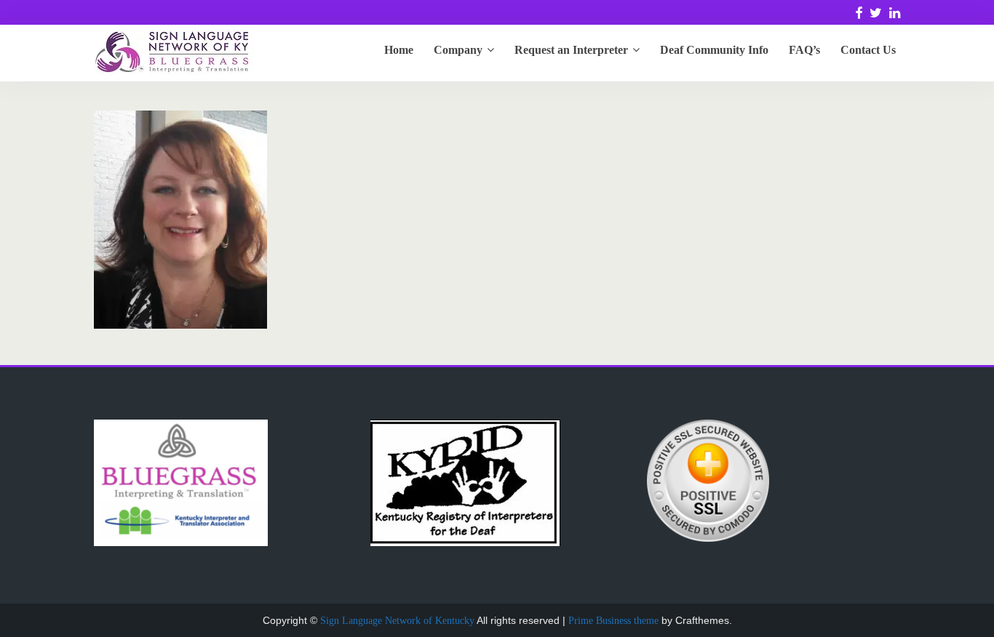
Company (458, 50)
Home (398, 50)
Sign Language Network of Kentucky (397, 620)
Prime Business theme (613, 620)
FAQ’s (804, 50)
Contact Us (868, 50)
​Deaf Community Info (714, 50)
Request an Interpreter (571, 50)
